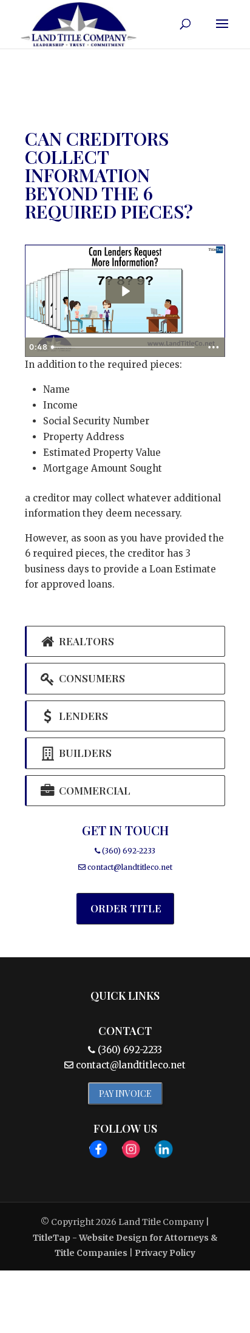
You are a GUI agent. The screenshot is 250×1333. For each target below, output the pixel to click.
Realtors (85, 641)
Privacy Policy (165, 1252)
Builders (84, 752)
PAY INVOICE (125, 1093)
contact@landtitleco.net (129, 867)
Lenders (82, 715)
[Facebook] (98, 1151)
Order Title (125, 908)
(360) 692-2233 (127, 850)
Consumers (90, 678)
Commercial (93, 790)
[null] (125, 291)
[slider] (124, 347)
